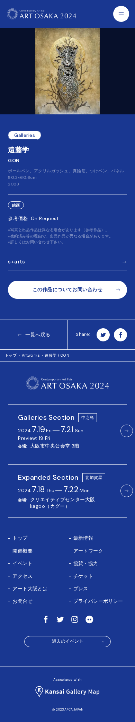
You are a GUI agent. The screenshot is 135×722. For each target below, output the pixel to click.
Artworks (31, 355)
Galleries (24, 135)
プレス (80, 588)
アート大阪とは (29, 588)
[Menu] (121, 14)
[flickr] (89, 619)
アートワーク (88, 551)
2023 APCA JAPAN (69, 709)
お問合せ (22, 601)
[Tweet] (103, 334)
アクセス (22, 576)
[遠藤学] (67, 71)
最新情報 (83, 538)
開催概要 (22, 551)
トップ (11, 355)
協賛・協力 (85, 563)
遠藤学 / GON (57, 355)
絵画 (16, 205)
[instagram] (74, 619)
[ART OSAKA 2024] (41, 14)
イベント (22, 563)
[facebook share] (120, 334)
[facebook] (45, 619)
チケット (83, 576)
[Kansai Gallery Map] (67, 691)
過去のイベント (67, 641)
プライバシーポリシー (98, 601)
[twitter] (60, 619)
